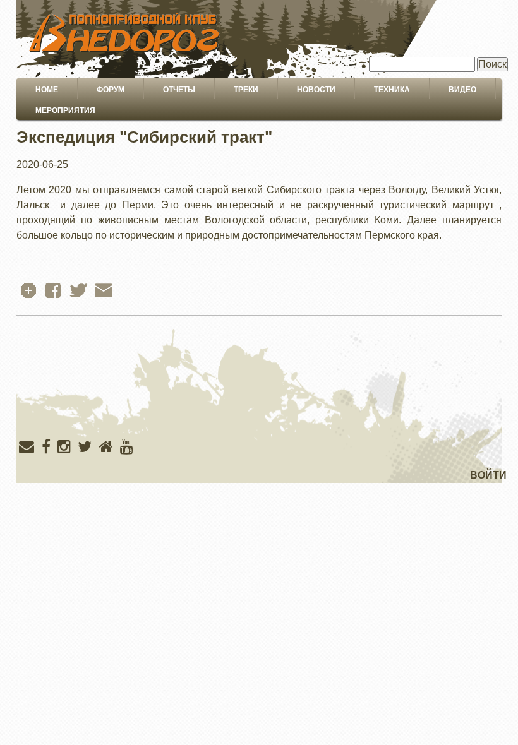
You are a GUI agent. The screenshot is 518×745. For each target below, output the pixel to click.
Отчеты (179, 89)
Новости (316, 89)
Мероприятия (65, 110)
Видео (462, 89)
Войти (488, 475)
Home (46, 89)
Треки (246, 89)
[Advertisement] (259, 404)
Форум (110, 89)
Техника (392, 89)
